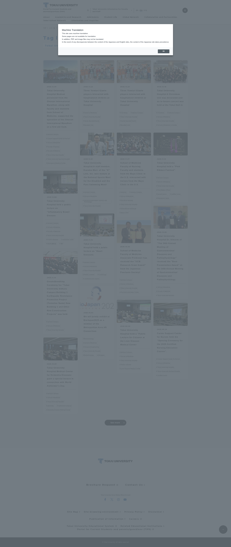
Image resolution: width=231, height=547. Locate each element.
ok (164, 51)
